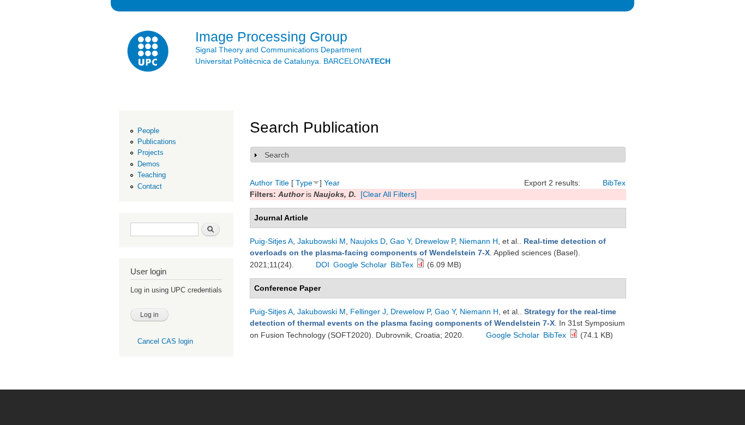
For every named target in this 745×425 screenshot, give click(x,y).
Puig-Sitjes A (271, 241)
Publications (156, 141)
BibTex (614, 182)
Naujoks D (368, 241)
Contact (149, 186)
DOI (322, 264)
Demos (148, 164)
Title (282, 182)
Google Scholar (360, 264)
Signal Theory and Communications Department (278, 49)
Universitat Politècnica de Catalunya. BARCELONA (292, 61)
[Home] (149, 52)
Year (332, 182)
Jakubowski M (321, 241)
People (148, 131)
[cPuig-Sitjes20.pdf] (573, 335)
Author (261, 182)
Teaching (151, 175)
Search (277, 155)
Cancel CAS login (165, 341)
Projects (150, 152)
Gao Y (400, 241)
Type (304, 182)
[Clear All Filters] (389, 194)
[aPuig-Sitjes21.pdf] (420, 264)
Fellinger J (368, 311)
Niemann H (478, 241)
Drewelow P (435, 241)
